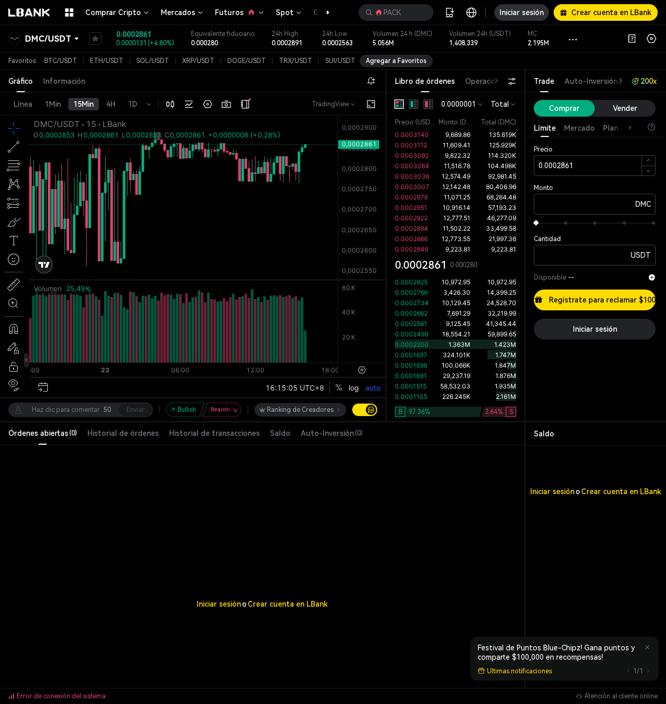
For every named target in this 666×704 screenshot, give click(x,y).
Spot (284, 12)
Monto (543, 188)
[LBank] (29, 12)
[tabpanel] (455, 257)
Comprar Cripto (113, 12)
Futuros (229, 12)
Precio (543, 149)
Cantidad (547, 239)
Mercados (178, 12)
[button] (323, 12)
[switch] (364, 410)
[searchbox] (394, 12)
